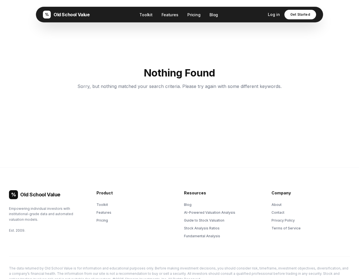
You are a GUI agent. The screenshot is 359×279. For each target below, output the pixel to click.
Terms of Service (286, 228)
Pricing (194, 14)
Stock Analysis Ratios (202, 228)
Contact (277, 212)
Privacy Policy (283, 220)
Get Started (300, 14)
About (276, 205)
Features (170, 14)
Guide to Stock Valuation (204, 220)
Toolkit (146, 14)
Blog (214, 14)
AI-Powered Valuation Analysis (209, 212)
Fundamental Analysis (202, 236)
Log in (274, 14)
